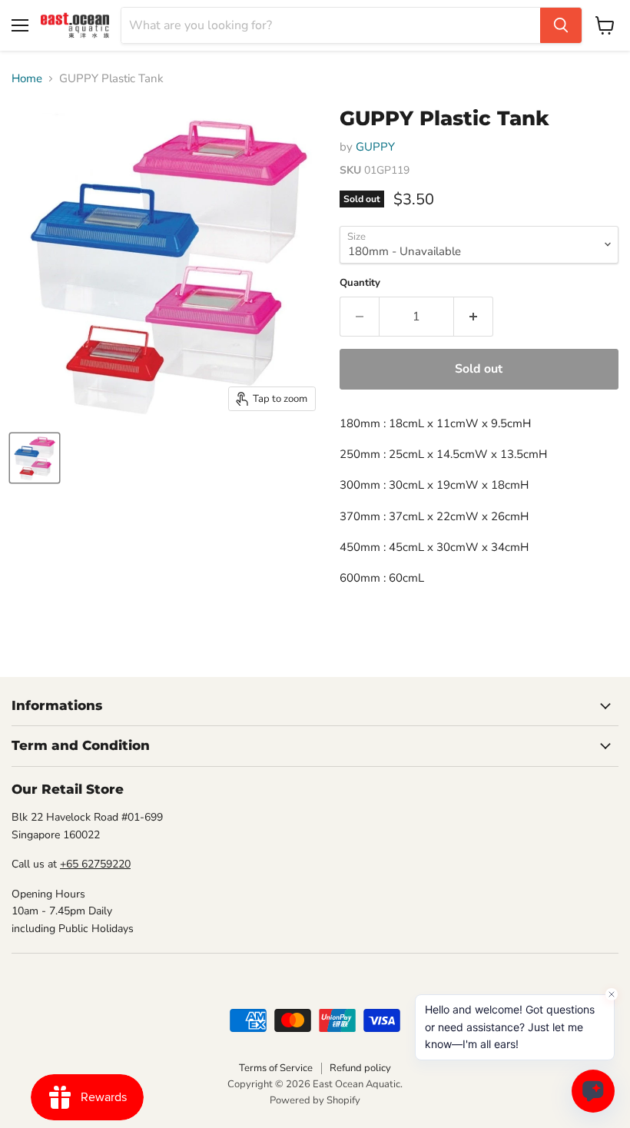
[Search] (561, 25)
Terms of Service (276, 1068)
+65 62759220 (95, 864)
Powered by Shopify (315, 1100)
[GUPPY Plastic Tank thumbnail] (34, 458)
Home (27, 78)
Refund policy (360, 1068)
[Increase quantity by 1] (473, 317)
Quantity (360, 283)
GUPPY (375, 146)
